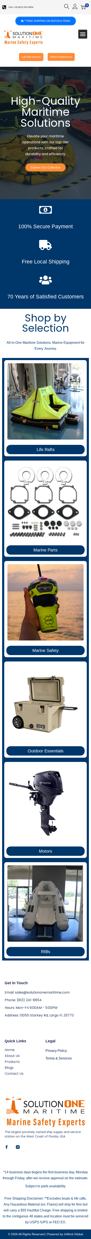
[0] (83, 7)
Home (10, 1050)
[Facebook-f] (6, 1147)
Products (12, 1062)
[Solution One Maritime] (18, 1147)
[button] (82, 34)
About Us (12, 1056)
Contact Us (14, 1074)
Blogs (9, 1068)
